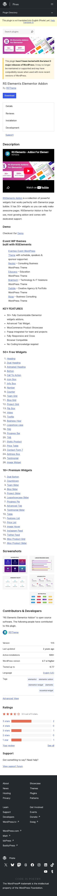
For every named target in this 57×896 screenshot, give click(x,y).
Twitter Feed (13, 534)
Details (9, 106)
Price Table (12, 445)
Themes (34, 788)
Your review (9, 745)
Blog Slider (12, 489)
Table (10, 514)
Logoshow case (15, 425)
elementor (32, 679)
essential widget (46, 690)
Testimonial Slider (16, 510)
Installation (11, 120)
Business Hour (14, 420)
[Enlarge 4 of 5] (50, 578)
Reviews (10, 113)
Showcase (35, 783)
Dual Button (13, 476)
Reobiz (11, 263)
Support (10, 134)
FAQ (9, 429)
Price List (11, 522)
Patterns (34, 798)
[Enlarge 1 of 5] (23, 559)
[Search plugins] (32, 31)
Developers (8, 816)
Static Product (14, 441)
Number (11, 387)
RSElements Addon (12, 198)
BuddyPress (10, 845)
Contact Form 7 (15, 449)
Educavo (12, 271)
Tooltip (10, 416)
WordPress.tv (11, 821)
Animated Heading (16, 366)
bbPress (8, 840)
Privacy (6, 798)
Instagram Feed (15, 530)
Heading (11, 358)
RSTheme (11, 88)
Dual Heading (13, 362)
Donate (35, 816)
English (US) (48, 673)
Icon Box (11, 379)
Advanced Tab (14, 505)
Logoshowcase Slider (18, 497)
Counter (11, 391)
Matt (7, 835)
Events (33, 812)
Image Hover (13, 526)
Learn (5, 807)
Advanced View (11, 698)
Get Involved (36, 807)
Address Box (13, 454)
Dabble (12, 288)
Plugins (33, 793)
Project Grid (13, 404)
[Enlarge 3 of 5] (50, 559)
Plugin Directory (10, 12)
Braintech (13, 280)
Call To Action (14, 375)
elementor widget (35, 685)
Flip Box (11, 408)
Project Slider (13, 493)
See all (51, 745)
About (6, 783)
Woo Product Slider (17, 543)
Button (10, 371)
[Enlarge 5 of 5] (50, 595)
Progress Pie (13, 501)
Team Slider (13, 485)
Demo (20, 233)
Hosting (7, 793)
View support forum (13, 766)
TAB (9, 437)
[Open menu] (52, 4)
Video (10, 412)
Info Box (11, 383)
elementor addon (46, 679)
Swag (34, 821)
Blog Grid (11, 400)
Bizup (11, 296)
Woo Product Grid (16, 539)
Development (12, 127)
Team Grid (12, 396)
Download (9, 95)
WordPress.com (12, 830)
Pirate (12, 858)
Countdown (13, 480)
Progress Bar (13, 433)
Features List (13, 518)
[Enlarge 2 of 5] (23, 579)
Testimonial (12, 458)
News (6, 788)
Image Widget (14, 462)
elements (49, 685)
